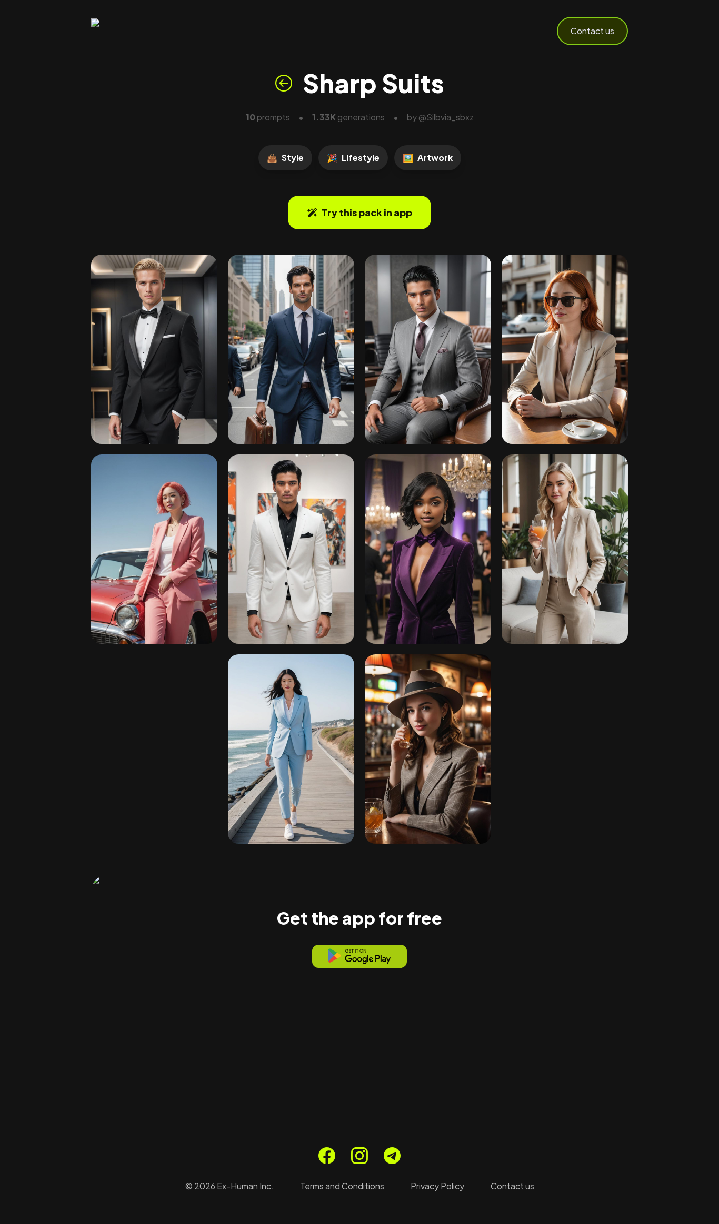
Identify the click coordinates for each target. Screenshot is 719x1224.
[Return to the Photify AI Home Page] (142, 31)
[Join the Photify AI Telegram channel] (392, 1155)
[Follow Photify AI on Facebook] (326, 1155)
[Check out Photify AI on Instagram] (359, 1155)
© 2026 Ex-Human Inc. (229, 1185)
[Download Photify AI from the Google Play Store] (359, 956)
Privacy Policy (437, 1185)
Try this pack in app (367, 212)
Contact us (592, 30)
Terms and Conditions (342, 1185)
